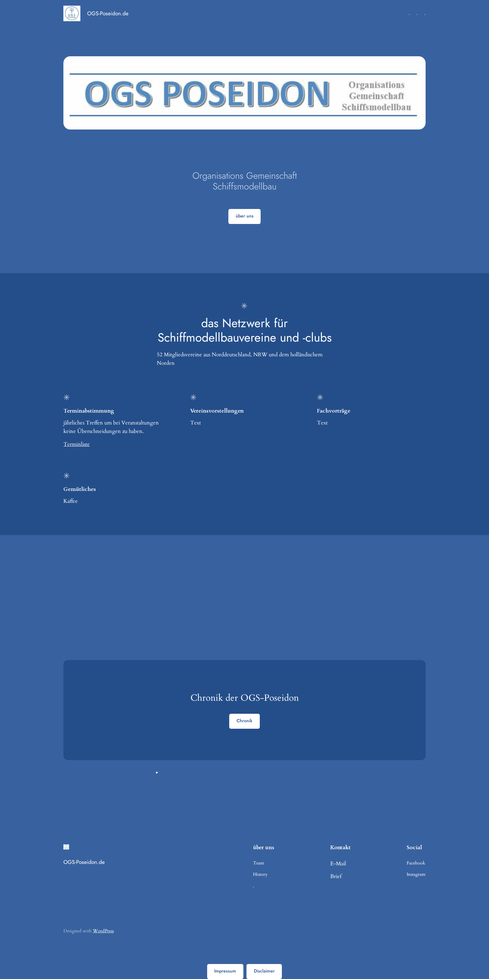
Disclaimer (264, 971)
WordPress (103, 931)
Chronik (244, 720)
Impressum (225, 971)
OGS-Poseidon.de (107, 13)
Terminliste (76, 444)
